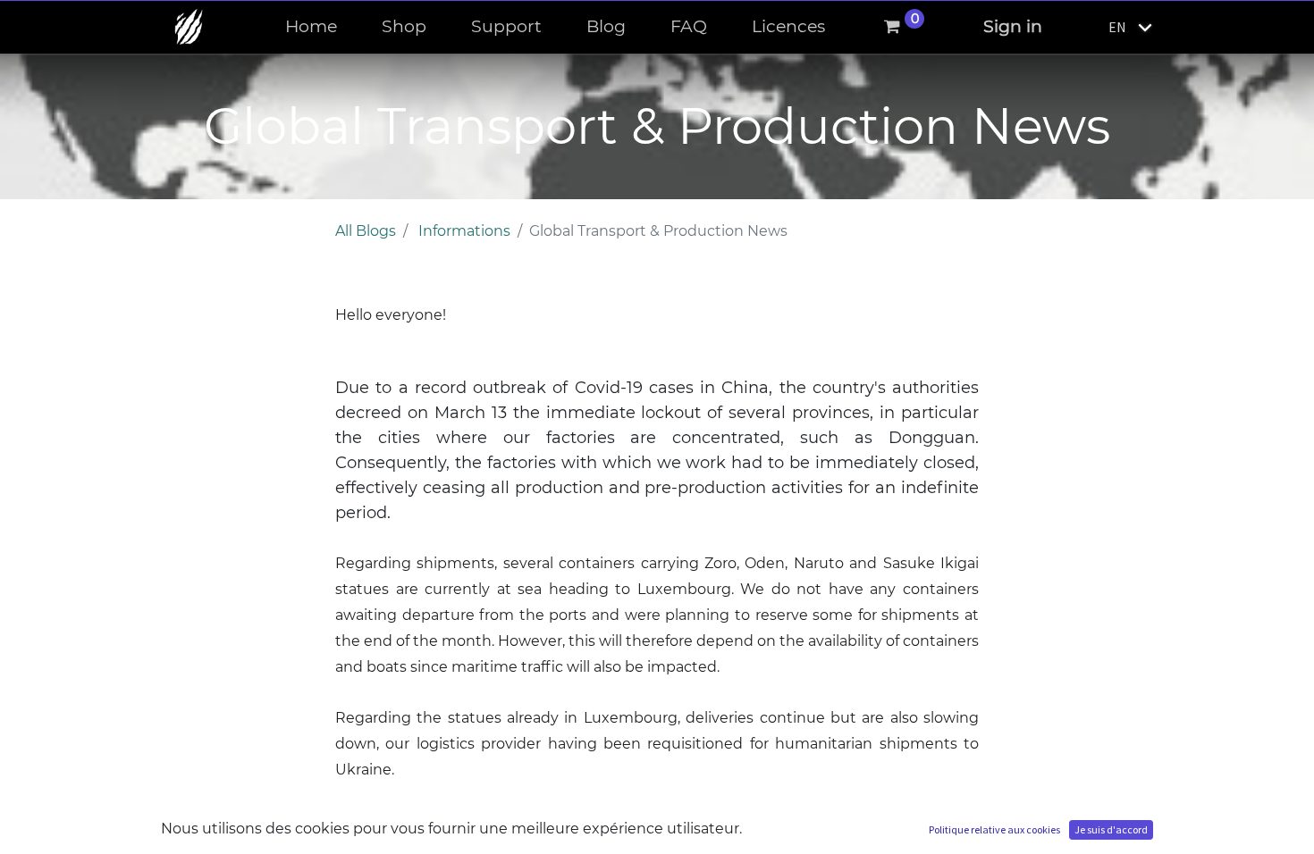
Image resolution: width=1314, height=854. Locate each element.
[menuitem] (311, 27)
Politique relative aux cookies (994, 829)
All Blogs (365, 230)
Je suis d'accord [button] (1111, 829)
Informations (464, 230)
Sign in (1012, 26)
